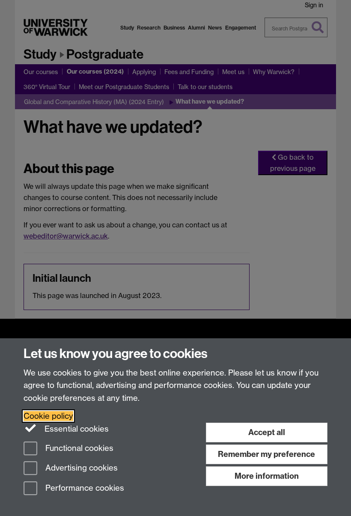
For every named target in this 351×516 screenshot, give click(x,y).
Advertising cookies (80, 468)
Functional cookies (78, 448)
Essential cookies (75, 429)
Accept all (266, 432)
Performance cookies (83, 488)
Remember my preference (266, 454)
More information (267, 476)
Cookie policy (48, 416)
